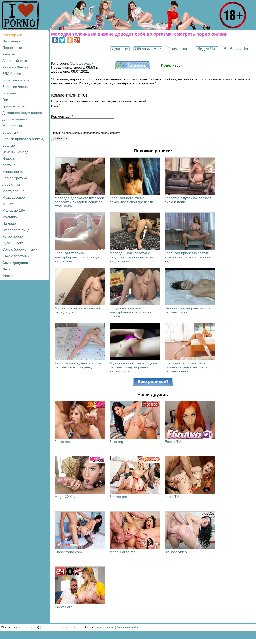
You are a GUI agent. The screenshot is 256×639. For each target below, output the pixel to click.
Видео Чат (207, 49)
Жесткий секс (13, 126)
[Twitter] (63, 40)
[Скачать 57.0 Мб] (132, 68)
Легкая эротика (14, 178)
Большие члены (15, 87)
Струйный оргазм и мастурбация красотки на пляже (131, 312)
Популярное (179, 49)
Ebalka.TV (173, 442)
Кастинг (8, 165)
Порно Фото (12, 48)
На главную (12, 41)
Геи (5, 100)
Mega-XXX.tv (65, 497)
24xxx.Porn (63, 607)
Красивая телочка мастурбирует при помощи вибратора (77, 257)
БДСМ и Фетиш (15, 74)
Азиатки (8, 54)
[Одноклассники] (70, 40)
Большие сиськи (15, 80)
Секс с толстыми (16, 256)
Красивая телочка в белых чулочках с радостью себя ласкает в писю (186, 367)
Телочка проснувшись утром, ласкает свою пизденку (78, 365)
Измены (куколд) (16, 152)
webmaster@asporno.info (117, 627)
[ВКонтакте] (55, 40)
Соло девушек (15, 263)
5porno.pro (118, 497)
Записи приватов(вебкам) (23, 139)
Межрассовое (13, 197)
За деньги (10, 132)
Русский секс (13, 243)
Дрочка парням (15, 119)
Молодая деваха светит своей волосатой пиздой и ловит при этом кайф (79, 202)
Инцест (8, 158)
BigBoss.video (237, 49)
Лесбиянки (11, 184)
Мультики (10, 217)
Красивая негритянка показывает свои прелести (131, 200)
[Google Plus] (77, 40)
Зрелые (8, 145)
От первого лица (16, 230)
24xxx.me (62, 442)
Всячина (9, 93)
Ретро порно (12, 236)
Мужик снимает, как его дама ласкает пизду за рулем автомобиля (133, 367)
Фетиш (8, 269)
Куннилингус (12, 171)
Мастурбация (13, 191)
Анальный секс (14, 61)
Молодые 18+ (13, 210)
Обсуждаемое (148, 49)
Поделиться (172, 65)
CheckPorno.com (68, 552)
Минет (7, 204)
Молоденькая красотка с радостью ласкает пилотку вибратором (131, 257)
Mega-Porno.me (123, 552)
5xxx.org (116, 442)
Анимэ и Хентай (15, 67)
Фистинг (9, 276)
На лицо (9, 223)
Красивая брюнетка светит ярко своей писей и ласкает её (187, 257)
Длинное (120, 49)
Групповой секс (15, 106)
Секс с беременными (20, 249)
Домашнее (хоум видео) (22, 113)
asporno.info (24, 627)
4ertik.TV (172, 497)
